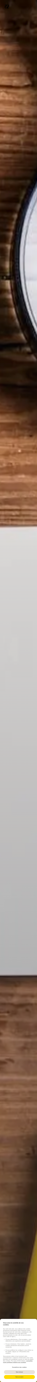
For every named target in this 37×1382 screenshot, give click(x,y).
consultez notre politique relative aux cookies (18, 1361)
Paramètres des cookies (19, 1367)
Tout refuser (19, 1372)
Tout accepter (19, 1377)
